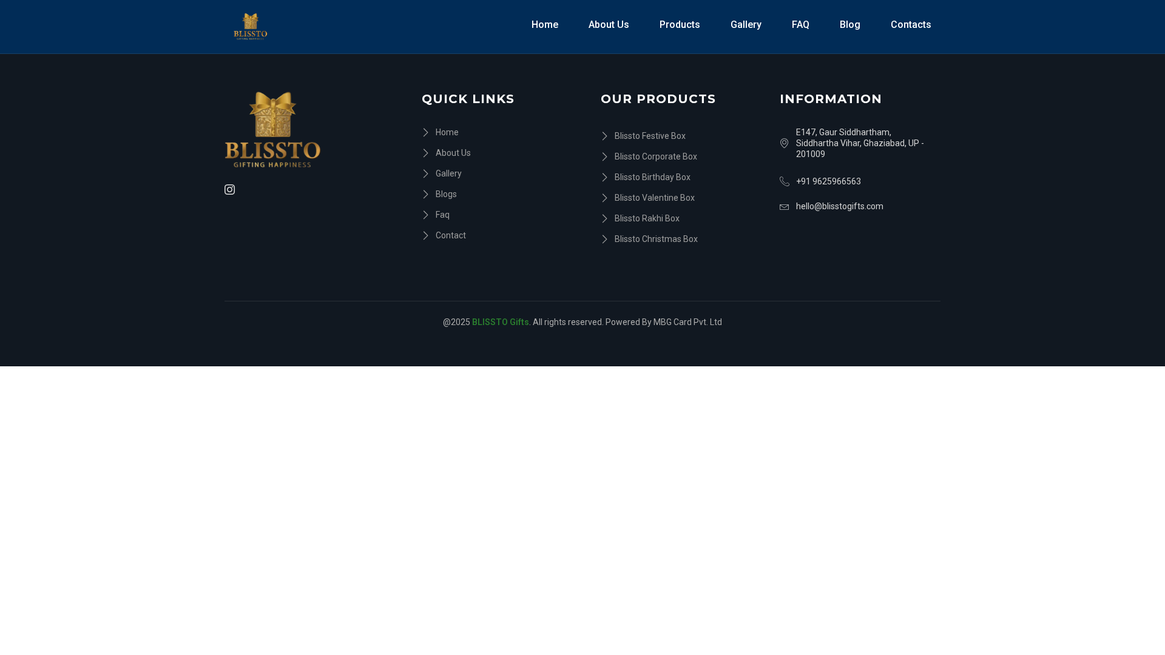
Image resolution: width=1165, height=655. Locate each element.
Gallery (746, 24)
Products (680, 24)
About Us (609, 24)
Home (545, 24)
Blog (850, 24)
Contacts (911, 24)
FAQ (800, 24)
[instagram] (231, 189)
